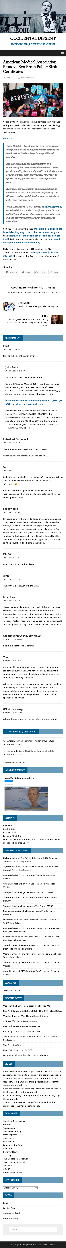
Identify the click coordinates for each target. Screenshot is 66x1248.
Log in (6, 1203)
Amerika (7, 1124)
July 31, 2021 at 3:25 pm (11, 558)
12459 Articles (48, 287)
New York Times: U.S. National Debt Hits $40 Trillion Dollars (31, 947)
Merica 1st (8, 1148)
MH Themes (50, 1244)
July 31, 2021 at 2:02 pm (11, 349)
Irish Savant (9, 1141)
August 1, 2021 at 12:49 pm (15, 371)
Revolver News (10, 1152)
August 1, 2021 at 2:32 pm (12, 712)
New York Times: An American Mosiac (21, 1026)
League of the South (13, 1145)
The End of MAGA (44, 892)
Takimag (7, 1155)
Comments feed (11, 1213)
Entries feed (9, 1208)
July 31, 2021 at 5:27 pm (11, 579)
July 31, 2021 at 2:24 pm (11, 470)
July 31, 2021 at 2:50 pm (11, 512)
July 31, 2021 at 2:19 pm (11, 443)
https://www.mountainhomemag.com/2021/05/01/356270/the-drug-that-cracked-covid (33, 402)
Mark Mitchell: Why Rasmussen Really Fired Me (26, 1006)
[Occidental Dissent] (33, 31)
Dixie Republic (10, 1134)
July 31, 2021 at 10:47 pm (12, 601)
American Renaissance (14, 1121)
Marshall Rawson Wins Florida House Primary (25, 1016)
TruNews (7, 1165)
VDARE (6, 1169)
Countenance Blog (12, 1131)
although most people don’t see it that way (31, 240)
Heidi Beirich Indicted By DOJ (17, 1050)
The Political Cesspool (14, 1162)
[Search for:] (33, 1229)
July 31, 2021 (11, 77)
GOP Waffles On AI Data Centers (20, 1021)
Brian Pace (9, 597)
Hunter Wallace (27, 77)
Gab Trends (8, 1138)
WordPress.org (10, 1218)
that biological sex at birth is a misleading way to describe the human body (32, 230)
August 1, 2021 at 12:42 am (13, 639)
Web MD (7, 138)
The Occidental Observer (15, 1158)
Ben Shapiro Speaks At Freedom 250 (21, 1031)
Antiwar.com (9, 1128)
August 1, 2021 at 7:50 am (12, 661)
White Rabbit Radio (13, 1172)
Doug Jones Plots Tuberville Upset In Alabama (26, 1055)
